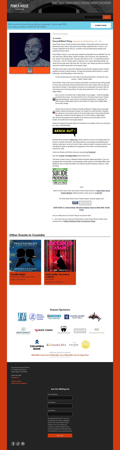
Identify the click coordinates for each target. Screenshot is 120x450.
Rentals (76, 3)
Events (68, 3)
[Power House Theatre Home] (19, 4)
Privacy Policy (16, 381)
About (61, 3)
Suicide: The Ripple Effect (68, 156)
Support (94, 3)
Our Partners (105, 3)
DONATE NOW (100, 25)
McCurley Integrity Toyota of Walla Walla (90, 207)
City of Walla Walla (66, 355)
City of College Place (81, 355)
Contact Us (15, 377)
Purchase (85, 3)
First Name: (52, 402)
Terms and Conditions (19, 383)
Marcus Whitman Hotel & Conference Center (79, 221)
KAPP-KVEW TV (59, 207)
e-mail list (98, 193)
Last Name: (51, 410)
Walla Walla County (38, 355)
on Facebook (90, 152)
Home (54, 3)
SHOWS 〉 (59, 38)
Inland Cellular (70, 207)
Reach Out (74, 140)
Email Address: (53, 394)
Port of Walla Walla (52, 355)
